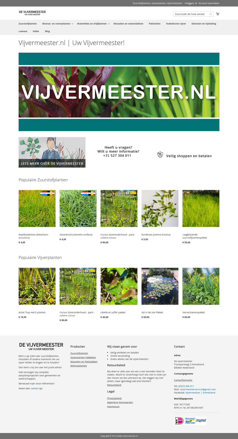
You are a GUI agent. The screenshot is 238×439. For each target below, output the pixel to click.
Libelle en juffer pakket (113, 312)
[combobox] (193, 14)
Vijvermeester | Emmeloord (200, 392)
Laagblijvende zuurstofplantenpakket (194, 236)
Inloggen (189, 3)
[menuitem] (28, 23)
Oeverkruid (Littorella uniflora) (76, 234)
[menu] (119, 27)
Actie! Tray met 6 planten (32, 312)
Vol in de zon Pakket (152, 312)
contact (35, 388)
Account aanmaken (209, 3)
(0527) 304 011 (186, 386)
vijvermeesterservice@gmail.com (198, 389)
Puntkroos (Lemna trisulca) (156, 234)
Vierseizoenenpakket (193, 312)
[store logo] (32, 13)
